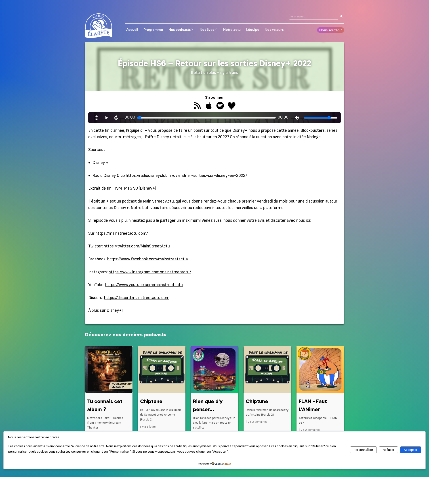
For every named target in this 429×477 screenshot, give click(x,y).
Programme (153, 29)
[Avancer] (116, 117)
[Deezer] (231, 106)
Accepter (411, 450)
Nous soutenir (330, 30)
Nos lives (207, 29)
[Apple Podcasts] (208, 106)
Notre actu (232, 29)
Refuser (389, 450)
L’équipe (252, 29)
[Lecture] (106, 117)
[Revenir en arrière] (96, 117)
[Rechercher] (341, 16)
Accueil (132, 29)
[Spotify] (220, 106)
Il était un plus (203, 72)
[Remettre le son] (297, 117)
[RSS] (197, 106)
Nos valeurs (274, 29)
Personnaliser (363, 450)
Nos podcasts (179, 29)
